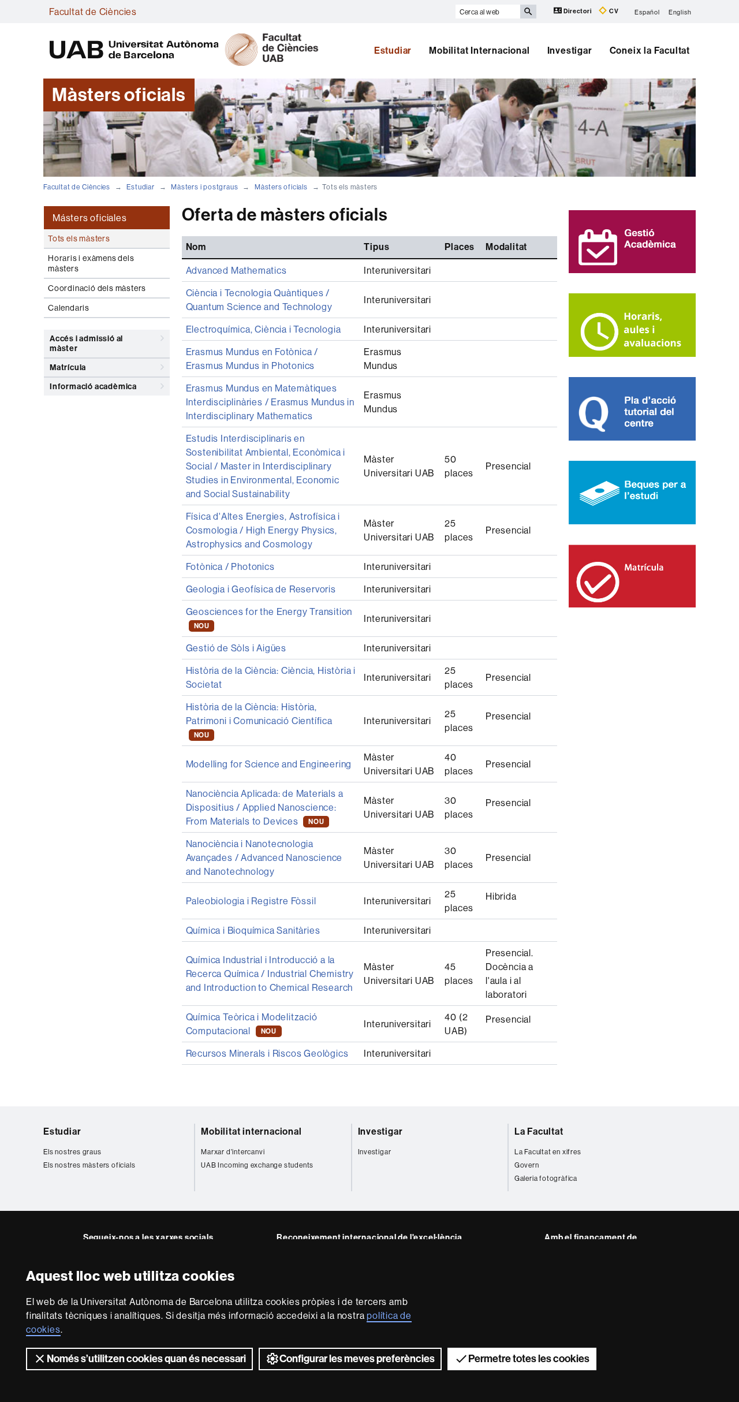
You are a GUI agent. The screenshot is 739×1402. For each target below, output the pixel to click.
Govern (526, 1165)
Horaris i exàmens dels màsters (91, 263)
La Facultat (538, 1131)
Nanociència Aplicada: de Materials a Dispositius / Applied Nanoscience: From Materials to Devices (265, 807)
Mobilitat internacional (251, 1131)
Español (647, 12)
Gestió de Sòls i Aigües (236, 648)
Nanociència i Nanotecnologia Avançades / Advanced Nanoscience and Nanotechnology (264, 857)
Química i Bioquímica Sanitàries (253, 930)
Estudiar (393, 50)
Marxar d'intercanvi (232, 1151)
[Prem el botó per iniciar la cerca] (528, 11)
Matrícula (68, 367)
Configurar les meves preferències (357, 1358)
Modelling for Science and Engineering (269, 764)
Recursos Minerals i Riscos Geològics (267, 1053)
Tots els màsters (79, 238)
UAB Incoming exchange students (257, 1165)
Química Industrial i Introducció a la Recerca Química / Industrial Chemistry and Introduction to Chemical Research (270, 973)
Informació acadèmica (93, 386)
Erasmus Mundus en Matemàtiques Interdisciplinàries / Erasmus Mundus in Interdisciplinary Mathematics (270, 402)
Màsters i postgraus (204, 186)
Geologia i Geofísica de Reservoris (261, 589)
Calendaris (68, 308)
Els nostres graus (72, 1151)
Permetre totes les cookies (528, 1358)
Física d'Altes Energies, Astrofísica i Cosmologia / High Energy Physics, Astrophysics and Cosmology (263, 530)
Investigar (569, 50)
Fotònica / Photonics (230, 566)
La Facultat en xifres (547, 1151)
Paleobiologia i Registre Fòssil (251, 901)
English (680, 12)
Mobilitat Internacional (479, 50)
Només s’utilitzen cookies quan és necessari (146, 1358)
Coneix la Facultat (650, 50)
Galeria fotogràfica (545, 1178)
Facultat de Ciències (93, 11)
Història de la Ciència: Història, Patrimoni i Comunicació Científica (259, 720)
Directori (578, 11)
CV (612, 11)
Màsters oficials (281, 186)
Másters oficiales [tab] (90, 217)
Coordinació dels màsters (97, 288)
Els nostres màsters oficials (89, 1165)
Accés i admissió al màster (86, 343)
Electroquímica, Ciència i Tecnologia (263, 329)
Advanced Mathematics (236, 270)
